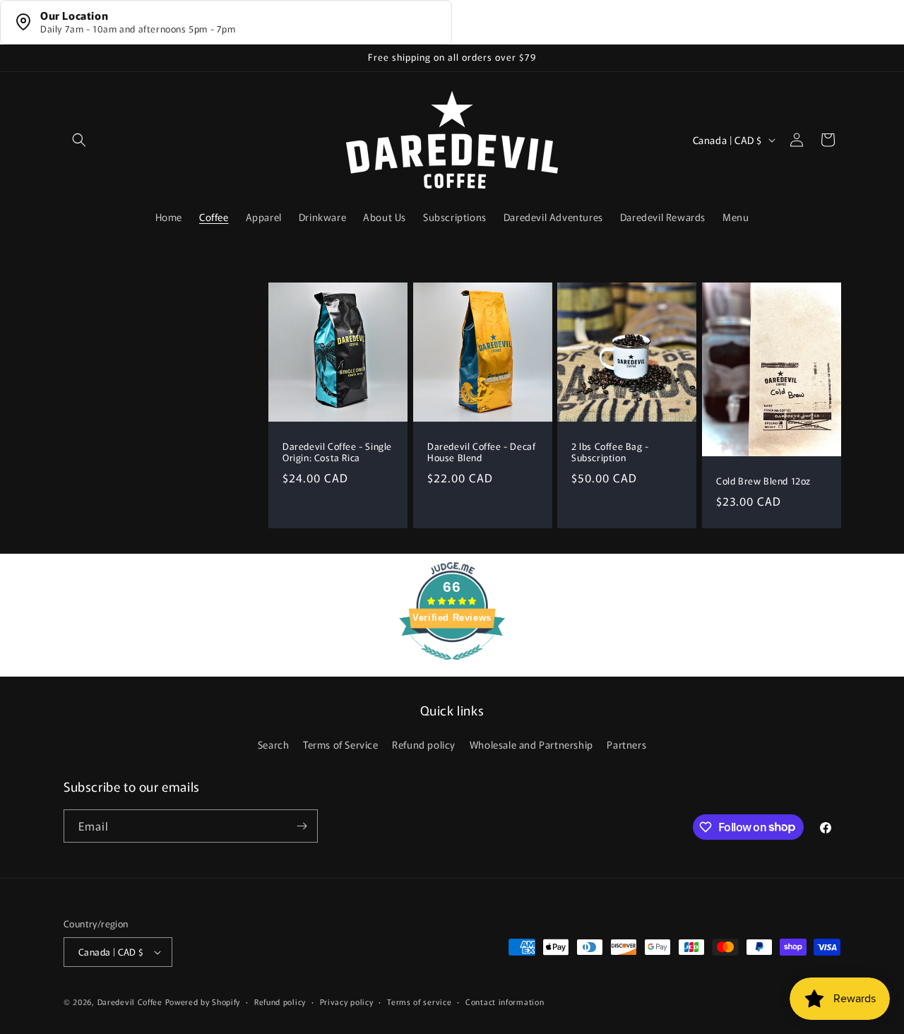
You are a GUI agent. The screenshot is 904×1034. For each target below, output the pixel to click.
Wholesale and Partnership (531, 744)
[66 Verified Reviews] (452, 666)
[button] (79, 139)
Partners (626, 744)
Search (274, 744)
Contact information (504, 1001)
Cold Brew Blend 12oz (763, 481)
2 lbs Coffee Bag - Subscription (610, 452)
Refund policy (424, 744)
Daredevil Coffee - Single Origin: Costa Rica (337, 452)
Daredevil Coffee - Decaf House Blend (481, 452)
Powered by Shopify (203, 1001)
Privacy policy (347, 1001)
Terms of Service (341, 744)
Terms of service (419, 1001)
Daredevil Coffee (129, 1001)
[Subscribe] (301, 826)
